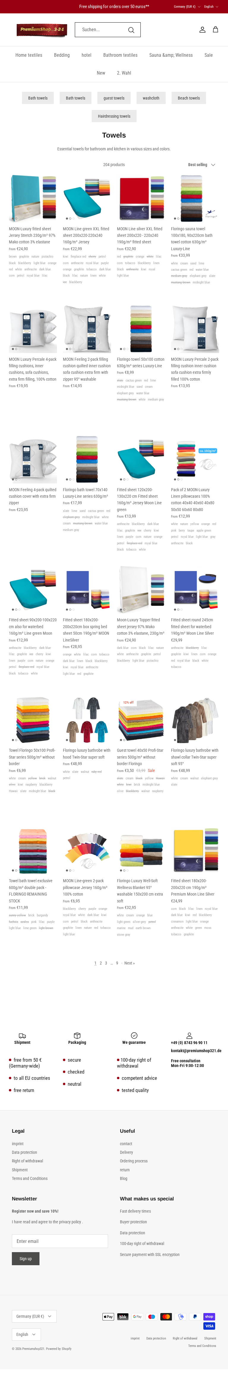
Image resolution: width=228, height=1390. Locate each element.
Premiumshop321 (33, 1349)
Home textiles (28, 55)
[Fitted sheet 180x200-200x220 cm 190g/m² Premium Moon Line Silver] (195, 850)
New (101, 73)
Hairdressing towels (114, 116)
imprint (17, 1143)
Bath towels (38, 98)
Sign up (26, 1258)
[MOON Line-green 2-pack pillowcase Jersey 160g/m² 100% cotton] (87, 850)
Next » (129, 963)
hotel (86, 55)
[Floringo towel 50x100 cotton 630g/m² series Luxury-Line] (141, 329)
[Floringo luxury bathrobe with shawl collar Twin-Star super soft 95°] (195, 720)
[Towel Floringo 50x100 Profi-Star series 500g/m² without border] (33, 720)
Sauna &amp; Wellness (171, 55)
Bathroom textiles (120, 55)
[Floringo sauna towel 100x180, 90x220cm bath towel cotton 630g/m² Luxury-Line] (195, 198)
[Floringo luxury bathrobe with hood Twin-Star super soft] (87, 720)
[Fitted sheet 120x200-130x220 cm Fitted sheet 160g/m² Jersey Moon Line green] (141, 459)
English (208, 7)
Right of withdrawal (27, 1161)
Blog (123, 1178)
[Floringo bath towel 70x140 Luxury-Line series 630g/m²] (87, 459)
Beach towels (189, 98)
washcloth (151, 98)
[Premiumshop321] (42, 29)
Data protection (24, 1152)
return (125, 1169)
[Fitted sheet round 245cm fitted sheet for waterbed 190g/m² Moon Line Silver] (195, 589)
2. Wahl (124, 73)
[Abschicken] (131, 30)
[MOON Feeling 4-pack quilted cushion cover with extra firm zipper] (33, 459)
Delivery (126, 1152)
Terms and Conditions (30, 1178)
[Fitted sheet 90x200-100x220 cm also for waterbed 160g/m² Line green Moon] (33, 589)
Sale (209, 55)
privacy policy (70, 1221)
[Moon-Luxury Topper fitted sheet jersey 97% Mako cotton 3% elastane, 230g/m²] (141, 589)
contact (126, 1143)
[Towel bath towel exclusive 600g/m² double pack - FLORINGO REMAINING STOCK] (33, 850)
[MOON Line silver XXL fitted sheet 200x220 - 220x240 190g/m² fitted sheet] (141, 198)
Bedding (62, 55)
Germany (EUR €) (185, 7)
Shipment (20, 1169)
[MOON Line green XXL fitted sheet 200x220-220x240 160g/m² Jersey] (87, 198)
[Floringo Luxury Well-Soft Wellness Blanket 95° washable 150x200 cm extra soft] (141, 850)
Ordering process (134, 1161)
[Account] (201, 29)
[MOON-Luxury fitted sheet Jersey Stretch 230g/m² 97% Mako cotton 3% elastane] (33, 198)
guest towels (114, 98)
